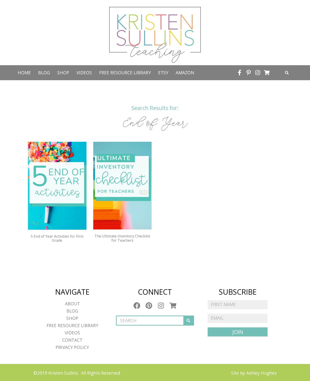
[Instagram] (257, 72)
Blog (44, 73)
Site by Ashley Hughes (254, 373)
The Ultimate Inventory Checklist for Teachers (122, 238)
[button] (286, 72)
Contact (72, 340)
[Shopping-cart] (266, 72)
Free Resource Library (125, 73)
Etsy (163, 73)
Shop (63, 73)
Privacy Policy (72, 347)
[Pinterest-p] (248, 72)
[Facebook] (136, 305)
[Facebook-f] (239, 72)
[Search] (188, 320)
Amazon (185, 73)
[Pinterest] (148, 305)
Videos (84, 73)
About (72, 304)
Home (24, 73)
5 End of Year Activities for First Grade (57, 238)
